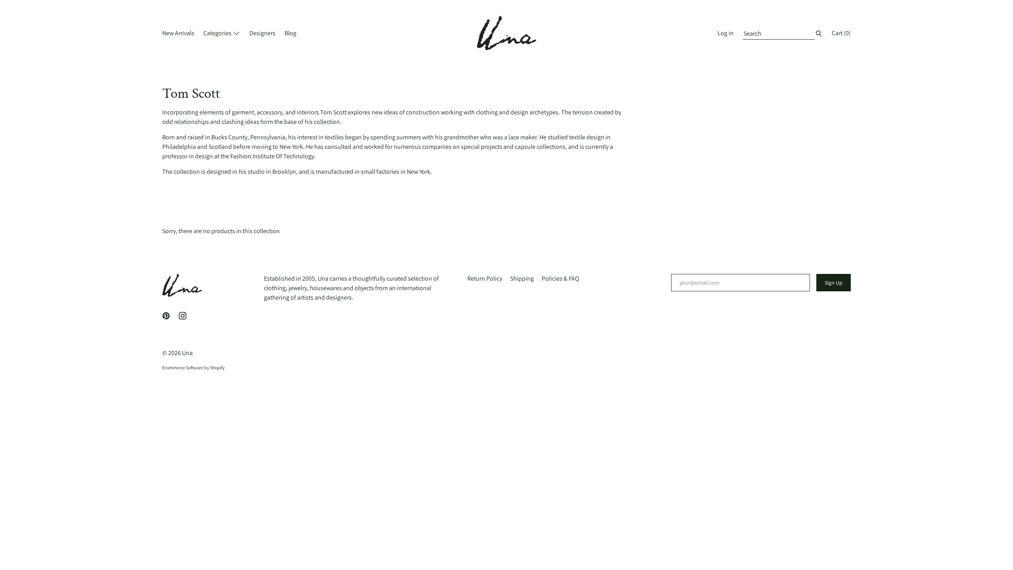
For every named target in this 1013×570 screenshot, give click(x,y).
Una (187, 353)
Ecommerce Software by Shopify (193, 367)
